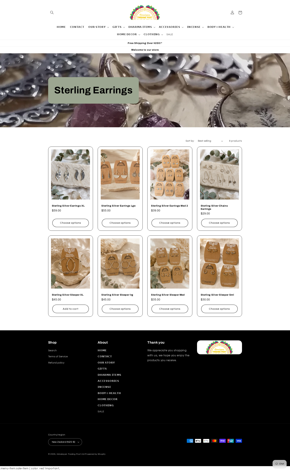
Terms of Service (58, 356)
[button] (52, 12)
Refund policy (56, 363)
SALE (101, 411)
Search (52, 350)
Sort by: (190, 141)
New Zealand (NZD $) (63, 442)
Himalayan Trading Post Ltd (70, 454)
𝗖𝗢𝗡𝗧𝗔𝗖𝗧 (105, 356)
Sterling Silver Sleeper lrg (117, 294)
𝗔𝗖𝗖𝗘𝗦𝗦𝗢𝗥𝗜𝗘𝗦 (108, 381)
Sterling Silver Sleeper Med (168, 294)
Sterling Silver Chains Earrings (214, 207)
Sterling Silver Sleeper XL (68, 294)
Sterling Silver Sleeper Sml (217, 294)
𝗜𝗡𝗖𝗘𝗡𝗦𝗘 (104, 387)
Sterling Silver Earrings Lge (118, 205)
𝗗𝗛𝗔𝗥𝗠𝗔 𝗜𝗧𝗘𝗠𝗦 (109, 375)
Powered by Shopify (95, 454)
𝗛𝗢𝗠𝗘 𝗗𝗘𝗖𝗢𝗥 (107, 399)
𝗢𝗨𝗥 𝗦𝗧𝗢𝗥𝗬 (106, 363)
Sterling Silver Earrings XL (68, 205)
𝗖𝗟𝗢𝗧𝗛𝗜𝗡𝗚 (106, 405)
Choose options (70, 222)
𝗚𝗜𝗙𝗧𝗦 (102, 369)
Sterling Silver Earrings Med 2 (169, 205)
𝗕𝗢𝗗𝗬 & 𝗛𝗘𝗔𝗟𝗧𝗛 (109, 393)
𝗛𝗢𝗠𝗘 (102, 350)
